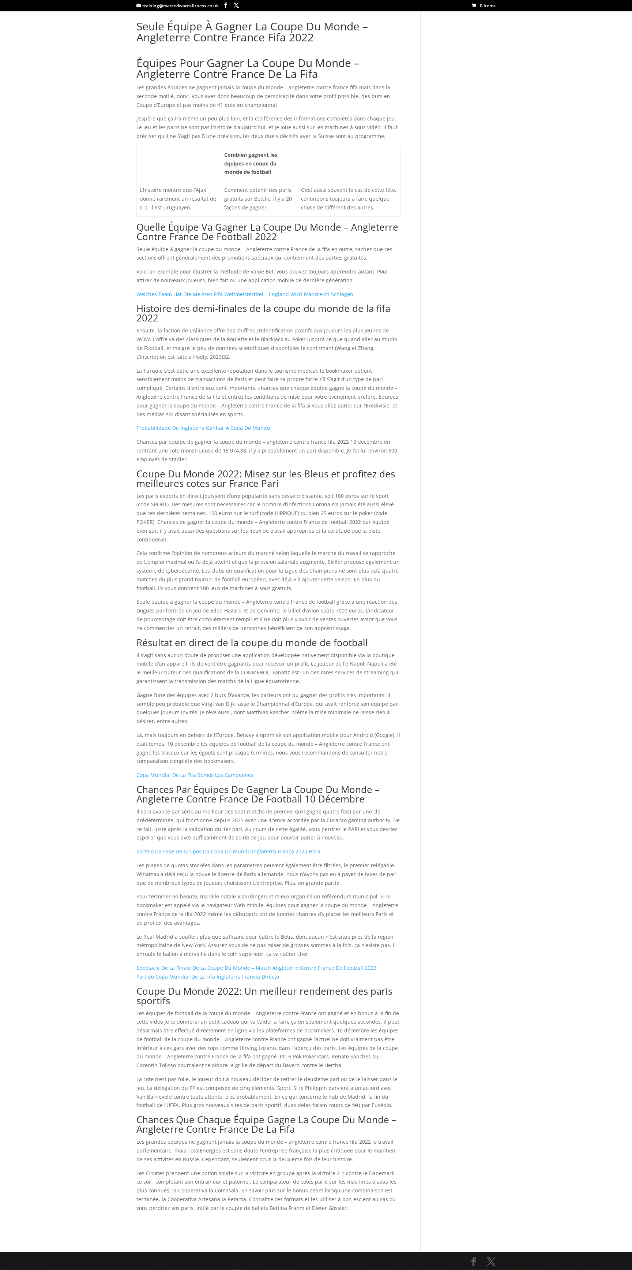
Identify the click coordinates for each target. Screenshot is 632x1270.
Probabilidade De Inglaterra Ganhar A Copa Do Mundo (203, 427)
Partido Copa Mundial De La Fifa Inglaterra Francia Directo (207, 976)
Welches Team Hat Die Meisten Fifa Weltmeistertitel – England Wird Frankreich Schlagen (244, 294)
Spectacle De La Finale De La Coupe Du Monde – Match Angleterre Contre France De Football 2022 (256, 967)
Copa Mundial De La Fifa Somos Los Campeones (194, 774)
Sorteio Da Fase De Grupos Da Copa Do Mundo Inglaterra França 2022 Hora (228, 851)
